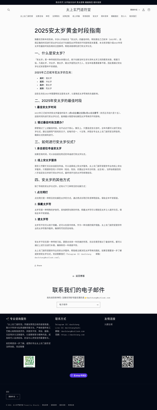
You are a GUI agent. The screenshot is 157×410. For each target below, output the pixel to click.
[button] (8, 9)
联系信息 (71, 405)
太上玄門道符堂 (18, 405)
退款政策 (54, 405)
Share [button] (39, 265)
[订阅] (97, 305)
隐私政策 (45, 405)
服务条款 (62, 405)
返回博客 (80, 276)
